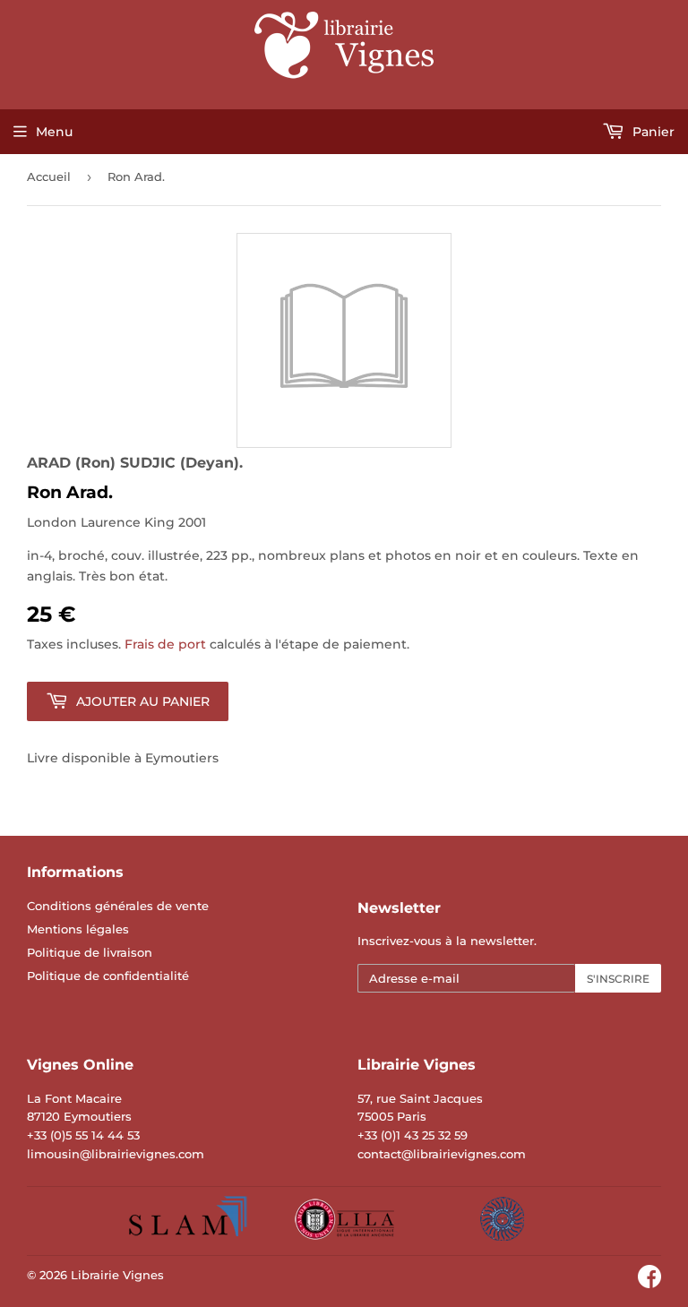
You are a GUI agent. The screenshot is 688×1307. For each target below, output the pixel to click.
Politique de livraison (89, 952)
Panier (652, 132)
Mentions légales (78, 929)
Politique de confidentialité (108, 975)
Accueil (49, 176)
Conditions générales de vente (118, 906)
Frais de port (165, 644)
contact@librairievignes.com (441, 1154)
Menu (54, 132)
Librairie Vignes (117, 1275)
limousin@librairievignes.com (115, 1154)
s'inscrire (618, 978)
